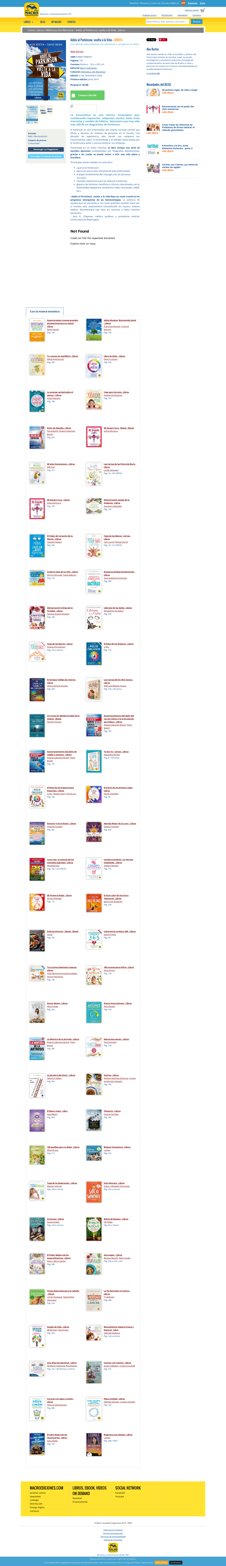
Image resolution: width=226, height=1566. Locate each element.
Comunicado (34, 143)
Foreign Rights (37, 1507)
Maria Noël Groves (55, 359)
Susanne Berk (53, 1222)
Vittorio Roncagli (54, 575)
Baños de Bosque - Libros (116, 1219)
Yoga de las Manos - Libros (60, 643)
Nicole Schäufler (111, 793)
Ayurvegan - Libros (113, 1255)
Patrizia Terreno (54, 721)
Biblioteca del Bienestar (93, 71)
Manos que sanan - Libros (116, 1039)
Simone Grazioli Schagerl (58, 614)
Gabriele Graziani (111, 1401)
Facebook (120, 1492)
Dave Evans (63, 1330)
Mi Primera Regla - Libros (59, 895)
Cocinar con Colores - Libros (117, 1362)
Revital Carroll (121, 542)
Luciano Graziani (127, 1401)
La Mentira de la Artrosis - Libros (63, 1039)
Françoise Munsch (112, 326)
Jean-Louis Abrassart (113, 901)
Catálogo (34, 1500)
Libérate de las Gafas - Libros (118, 607)
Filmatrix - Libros (112, 1111)
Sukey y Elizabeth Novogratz (117, 1186)
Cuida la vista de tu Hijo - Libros (62, 571)
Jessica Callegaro (111, 1365)
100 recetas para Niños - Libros (119, 967)
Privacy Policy (161, 1562)
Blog (42, 22)
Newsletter (183, 15)
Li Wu (106, 646)
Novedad (77, 1498)
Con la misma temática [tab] (44, 311)
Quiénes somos (149, 15)
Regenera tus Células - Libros (118, 1434)
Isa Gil (49, 934)
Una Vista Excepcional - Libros (62, 1362)
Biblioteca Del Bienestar (60, 30)
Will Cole (51, 467)
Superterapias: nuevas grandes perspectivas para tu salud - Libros (62, 323)
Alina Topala (52, 1006)
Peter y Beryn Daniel (56, 1261)
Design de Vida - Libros (58, 1326)
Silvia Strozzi (109, 970)
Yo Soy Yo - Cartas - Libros (116, 751)
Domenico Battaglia (113, 506)
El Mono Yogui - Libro (57, 1111)
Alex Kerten (77, 51)
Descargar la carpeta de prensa (45, 156)
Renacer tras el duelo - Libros (61, 823)
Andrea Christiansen (113, 395)
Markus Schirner (54, 1186)
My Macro (56, 22)
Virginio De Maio (111, 1114)
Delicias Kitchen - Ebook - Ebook (62, 931)
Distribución (166, 15)
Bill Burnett (52, 1330)
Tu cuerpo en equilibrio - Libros (62, 356)
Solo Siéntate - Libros (114, 1183)
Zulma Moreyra (111, 431)
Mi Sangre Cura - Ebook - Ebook (119, 428)
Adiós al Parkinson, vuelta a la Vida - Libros (100, 30)
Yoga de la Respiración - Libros (62, 1183)
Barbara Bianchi (111, 1258)
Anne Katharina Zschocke (115, 578)
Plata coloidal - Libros (114, 1398)
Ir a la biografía (153, 73)
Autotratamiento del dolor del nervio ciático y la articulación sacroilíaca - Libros (119, 718)
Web (30, 136)
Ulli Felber (108, 1222)
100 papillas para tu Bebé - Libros (63, 1147)
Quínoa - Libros (111, 1075)
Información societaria (113, 1530)
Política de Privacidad (113, 1540)
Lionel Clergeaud (54, 1297)
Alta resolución (40, 136)
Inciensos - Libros (55, 1219)
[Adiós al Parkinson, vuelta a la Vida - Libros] (46, 70)
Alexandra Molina (112, 754)
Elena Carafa (124, 1258)
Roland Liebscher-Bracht (115, 725)
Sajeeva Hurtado (111, 826)
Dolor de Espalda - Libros (59, 428)
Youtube (119, 1496)
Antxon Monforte (55, 976)
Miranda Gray (53, 865)
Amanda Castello (54, 826)
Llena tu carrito (192, 10)
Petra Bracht (52, 431)
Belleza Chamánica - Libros (117, 1147)
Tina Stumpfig (110, 1042)
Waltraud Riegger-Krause (115, 685)
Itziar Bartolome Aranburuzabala (62, 973)
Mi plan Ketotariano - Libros (61, 464)
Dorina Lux (71, 793)
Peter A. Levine (110, 359)
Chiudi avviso (175, 1562)
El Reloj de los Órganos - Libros (118, 643)
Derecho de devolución (113, 1533)
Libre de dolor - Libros (114, 356)
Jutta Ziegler (52, 1440)
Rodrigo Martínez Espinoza (116, 1078)
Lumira (107, 1150)
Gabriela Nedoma (112, 1333)
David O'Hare (110, 934)
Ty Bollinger (109, 1297)
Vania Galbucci (69, 575)
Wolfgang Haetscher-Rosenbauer (62, 1365)
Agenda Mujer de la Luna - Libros (120, 823)
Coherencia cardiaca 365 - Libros (120, 931)
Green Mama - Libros (57, 1003)
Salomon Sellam (54, 1078)
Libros (27, 22)
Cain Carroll (109, 542)
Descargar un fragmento (46, 149)
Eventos (71, 22)
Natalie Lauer (59, 793)
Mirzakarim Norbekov (114, 610)
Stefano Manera (111, 865)
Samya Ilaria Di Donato (57, 685)
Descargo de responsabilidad (113, 1536)
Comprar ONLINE (87, 95)
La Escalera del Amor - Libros (61, 1075)
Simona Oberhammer (57, 1405)
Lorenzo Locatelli (127, 1365)
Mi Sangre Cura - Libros (58, 499)
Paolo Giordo (53, 329)
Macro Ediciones (88, 68)
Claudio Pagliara (54, 542)
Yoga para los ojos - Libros (116, 392)
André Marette (53, 398)
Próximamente (80, 1501)
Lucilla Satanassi (111, 470)
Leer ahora (167, 92)
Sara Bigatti (52, 1114)
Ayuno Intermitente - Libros (118, 1003)
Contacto (196, 15)
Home (31, 30)
